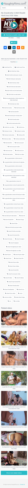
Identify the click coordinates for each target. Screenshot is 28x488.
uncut (20, 293)
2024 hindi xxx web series (14, 94)
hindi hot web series (14, 119)
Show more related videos (14, 473)
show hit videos (20, 278)
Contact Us (22, 484)
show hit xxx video (10, 293)
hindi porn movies (20, 131)
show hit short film (14, 270)
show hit (23, 215)
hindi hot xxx (21, 127)
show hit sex (8, 258)
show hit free (14, 223)
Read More (13, 62)
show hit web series (14, 285)
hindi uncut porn (20, 143)
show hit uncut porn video (14, 274)
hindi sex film (21, 135)
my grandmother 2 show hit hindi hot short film (14, 189)
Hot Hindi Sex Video (14, 71)
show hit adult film (9, 219)
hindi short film (8, 143)
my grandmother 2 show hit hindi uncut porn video (14, 199)
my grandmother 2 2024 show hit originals (14, 162)
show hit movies (8, 239)
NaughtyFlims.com (14, 3)
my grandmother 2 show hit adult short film (14, 185)
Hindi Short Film (8, 67)
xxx (10, 301)
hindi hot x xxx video (9, 127)
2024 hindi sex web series (14, 86)
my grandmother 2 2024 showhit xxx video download (14, 176)
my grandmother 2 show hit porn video (14, 204)
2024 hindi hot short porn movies (14, 75)
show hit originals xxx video (14, 250)
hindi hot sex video (20, 108)
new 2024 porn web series (10, 215)
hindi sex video (7, 139)
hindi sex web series (20, 139)
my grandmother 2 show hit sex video (14, 208)
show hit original (20, 239)
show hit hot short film (14, 235)
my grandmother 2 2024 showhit (14, 166)
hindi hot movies (8, 108)
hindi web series (9, 154)
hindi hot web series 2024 (14, 123)
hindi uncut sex (8, 150)
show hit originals (14, 243)
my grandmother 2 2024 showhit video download (14, 170)
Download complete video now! (14, 35)
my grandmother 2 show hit (14, 181)
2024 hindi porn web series (14, 79)
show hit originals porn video (14, 247)
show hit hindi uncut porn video (14, 227)
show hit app (21, 219)
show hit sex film (19, 258)
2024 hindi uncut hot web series (14, 90)
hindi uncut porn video (14, 146)
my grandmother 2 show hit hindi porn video (14, 194)
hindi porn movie (8, 131)
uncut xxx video (8, 297)
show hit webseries (9, 289)
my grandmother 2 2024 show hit (14, 158)
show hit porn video (19, 254)
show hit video (8, 278)
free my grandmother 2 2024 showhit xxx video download (14, 99)
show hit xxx (21, 289)
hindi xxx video (20, 154)
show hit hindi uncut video (14, 231)
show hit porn (7, 254)
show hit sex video (14, 262)
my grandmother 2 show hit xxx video (14, 212)
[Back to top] (25, 485)
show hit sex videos (14, 266)
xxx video (17, 301)
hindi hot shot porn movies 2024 (14, 115)
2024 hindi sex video (14, 83)
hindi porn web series (9, 135)
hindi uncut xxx (20, 150)
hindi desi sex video (14, 104)
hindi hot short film (14, 111)
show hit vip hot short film (14, 281)
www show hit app (20, 297)
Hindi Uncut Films (20, 67)
